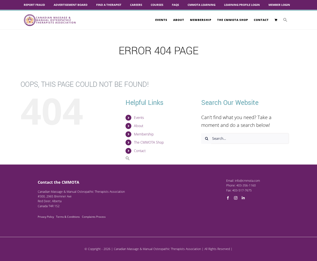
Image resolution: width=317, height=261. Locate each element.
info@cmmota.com (247, 181)
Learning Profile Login (242, 5)
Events (139, 117)
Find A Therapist (108, 5)
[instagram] (235, 198)
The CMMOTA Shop (149, 142)
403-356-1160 (246, 185)
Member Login (279, 5)
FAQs (175, 5)
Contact (140, 150)
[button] (285, 20)
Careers (136, 5)
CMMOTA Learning (201, 5)
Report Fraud (34, 5)
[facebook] (228, 198)
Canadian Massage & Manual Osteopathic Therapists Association (157, 249)
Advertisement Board (71, 5)
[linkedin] (243, 198)
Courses (157, 5)
